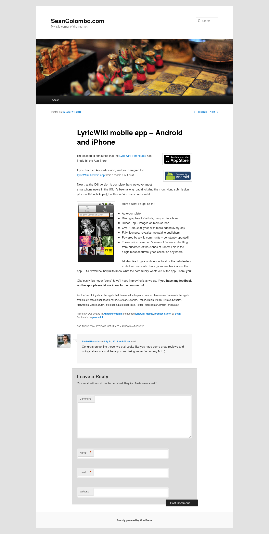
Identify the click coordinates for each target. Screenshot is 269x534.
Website (84, 491)
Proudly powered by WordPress (134, 520)
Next (214, 111)
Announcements (112, 313)
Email (85, 472)
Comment (86, 398)
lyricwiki (140, 313)
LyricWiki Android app (91, 175)
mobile (149, 313)
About (55, 100)
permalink (98, 317)
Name (85, 452)
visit (119, 170)
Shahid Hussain (90, 341)
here (129, 184)
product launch (162, 313)
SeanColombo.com (77, 20)
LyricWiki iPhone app (132, 155)
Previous (200, 111)
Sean (178, 313)
